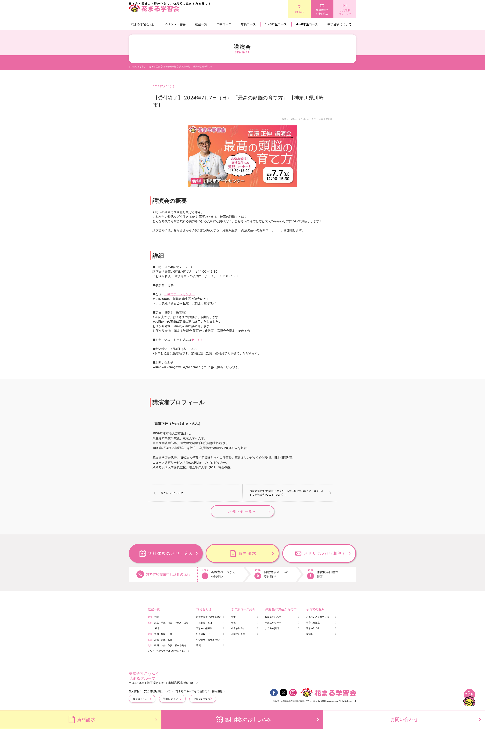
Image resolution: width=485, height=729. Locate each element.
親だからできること (172, 492)
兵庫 (170, 639)
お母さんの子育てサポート (319, 617)
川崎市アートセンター (179, 294)
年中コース (224, 24)
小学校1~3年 (237, 628)
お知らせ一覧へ (242, 511)
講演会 (309, 634)
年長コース (248, 24)
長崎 (183, 645)
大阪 (163, 639)
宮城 (156, 617)
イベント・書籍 (175, 24)
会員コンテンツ (202, 698)
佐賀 (170, 645)
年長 (233, 622)
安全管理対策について (157, 691)
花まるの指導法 (204, 628)
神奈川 (178, 622)
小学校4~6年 (238, 634)
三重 (170, 634)
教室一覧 (201, 24)
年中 (233, 617)
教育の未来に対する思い (208, 617)
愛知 (156, 634)
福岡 (156, 645)
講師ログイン (170, 698)
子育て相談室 (313, 622)
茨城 (186, 622)
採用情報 (217, 691)
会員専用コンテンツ (345, 12)
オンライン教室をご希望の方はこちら (167, 651)
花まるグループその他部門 (191, 691)
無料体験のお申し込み (322, 12)
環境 (198, 645)
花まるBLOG (312, 628)
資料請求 (299, 11)
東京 (156, 622)
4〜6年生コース (307, 24)
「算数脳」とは (204, 622)
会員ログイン (140, 698)
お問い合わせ (404, 719)
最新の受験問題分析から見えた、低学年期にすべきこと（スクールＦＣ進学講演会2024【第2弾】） (287, 492)
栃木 (157, 628)
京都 (156, 639)
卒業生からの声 (273, 622)
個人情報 (134, 691)
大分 (163, 645)
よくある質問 (272, 628)
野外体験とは (203, 634)
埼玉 (170, 622)
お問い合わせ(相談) (324, 553)
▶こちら (198, 340)
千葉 (163, 622)
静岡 (163, 634)
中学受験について (339, 24)
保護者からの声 (273, 617)
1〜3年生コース (276, 24)
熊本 (177, 645)
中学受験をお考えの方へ (208, 639)
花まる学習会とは (143, 24)
